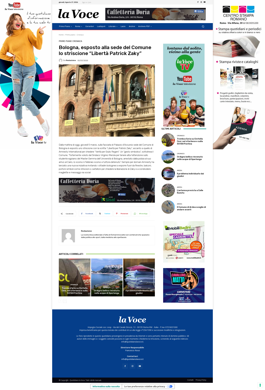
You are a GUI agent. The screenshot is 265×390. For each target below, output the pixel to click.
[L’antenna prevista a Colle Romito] (168, 190)
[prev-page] (60, 301)
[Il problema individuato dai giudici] (139, 277)
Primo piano (70, 35)
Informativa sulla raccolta (106, 386)
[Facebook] (198, 2)
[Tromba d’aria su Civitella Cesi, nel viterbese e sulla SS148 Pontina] (74, 277)
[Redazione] (61, 60)
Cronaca (80, 35)
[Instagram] (201, 2)
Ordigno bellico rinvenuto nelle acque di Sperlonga (107, 291)
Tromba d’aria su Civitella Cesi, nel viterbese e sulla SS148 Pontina (75, 290)
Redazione (71, 60)
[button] (203, 26)
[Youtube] (204, 2)
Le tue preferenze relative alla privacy (144, 386)
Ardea (138, 287)
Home (61, 35)
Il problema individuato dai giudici (139, 291)
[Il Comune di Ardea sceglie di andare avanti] (168, 207)
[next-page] (65, 301)
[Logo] (78, 14)
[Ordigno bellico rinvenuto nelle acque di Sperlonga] (107, 277)
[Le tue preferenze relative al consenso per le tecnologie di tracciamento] (260, 385)
